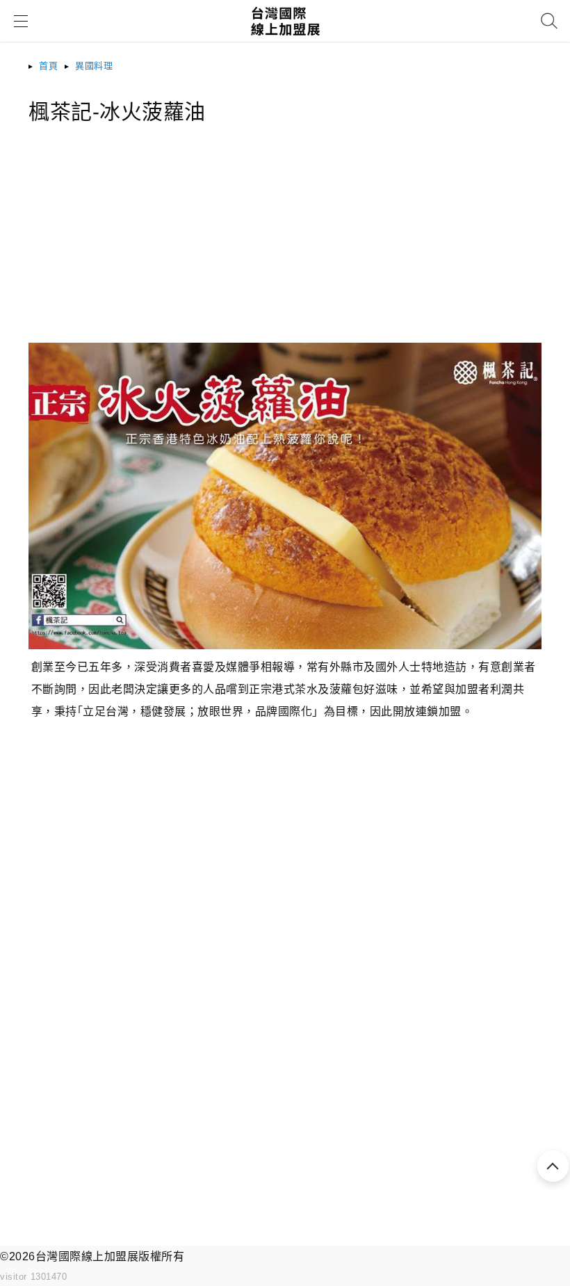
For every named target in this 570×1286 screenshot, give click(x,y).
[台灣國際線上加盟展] (285, 39)
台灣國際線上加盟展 (87, 1256)
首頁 (48, 65)
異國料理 (94, 65)
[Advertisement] (285, 245)
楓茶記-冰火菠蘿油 (117, 111)
